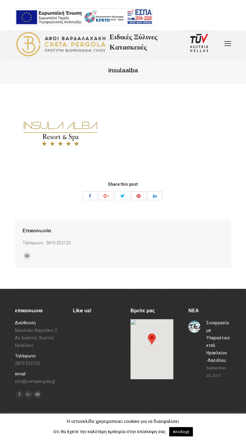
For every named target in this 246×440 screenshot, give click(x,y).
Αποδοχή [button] (181, 431)
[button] (152, 344)
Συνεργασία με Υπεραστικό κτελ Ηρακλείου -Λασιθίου (218, 341)
